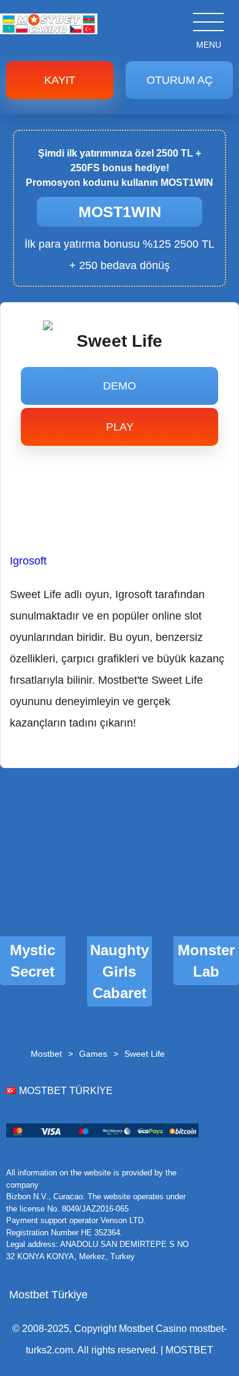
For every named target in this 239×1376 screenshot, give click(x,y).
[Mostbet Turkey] (48, 30)
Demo (119, 386)
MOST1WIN (119, 211)
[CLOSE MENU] (193, 21)
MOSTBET (189, 1350)
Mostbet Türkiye (48, 1295)
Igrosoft (28, 561)
